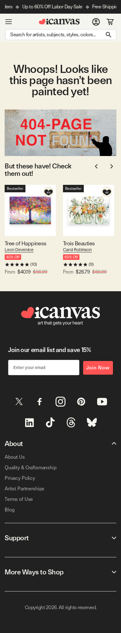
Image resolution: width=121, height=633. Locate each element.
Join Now (98, 368)
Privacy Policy (20, 478)
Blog (9, 510)
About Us (15, 457)
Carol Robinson (77, 249)
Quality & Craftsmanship (30, 467)
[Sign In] (96, 21)
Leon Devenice (19, 249)
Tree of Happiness (26, 243)
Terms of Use (19, 499)
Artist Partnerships (24, 489)
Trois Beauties (79, 243)
